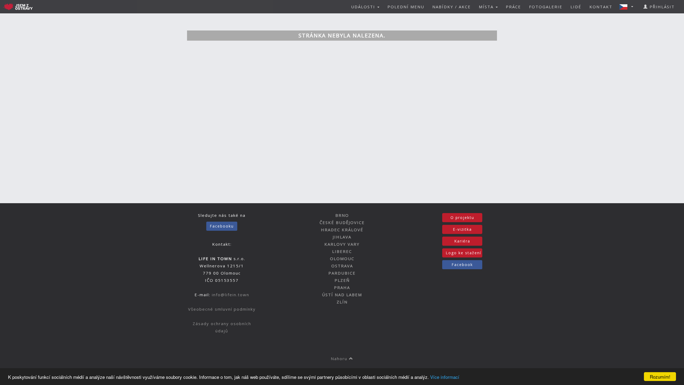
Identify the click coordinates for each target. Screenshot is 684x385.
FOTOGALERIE (545, 6)
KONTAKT (600, 6)
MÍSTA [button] (487, 6)
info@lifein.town (230, 294)
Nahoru (340, 358)
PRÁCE (513, 6)
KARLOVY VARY (342, 244)
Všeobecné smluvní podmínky (222, 309)
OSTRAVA (342, 265)
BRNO (342, 215)
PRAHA (342, 287)
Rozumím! (660, 376)
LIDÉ (575, 6)
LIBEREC (342, 251)
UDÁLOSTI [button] (364, 6)
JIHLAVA (342, 237)
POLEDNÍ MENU (405, 6)
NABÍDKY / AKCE (451, 6)
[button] (627, 6)
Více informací (444, 377)
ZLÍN (342, 302)
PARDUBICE (342, 273)
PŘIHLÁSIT (661, 6)
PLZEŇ (342, 280)
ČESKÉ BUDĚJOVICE (342, 222)
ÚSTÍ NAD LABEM (342, 294)
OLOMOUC (342, 258)
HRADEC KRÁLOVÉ (342, 229)
